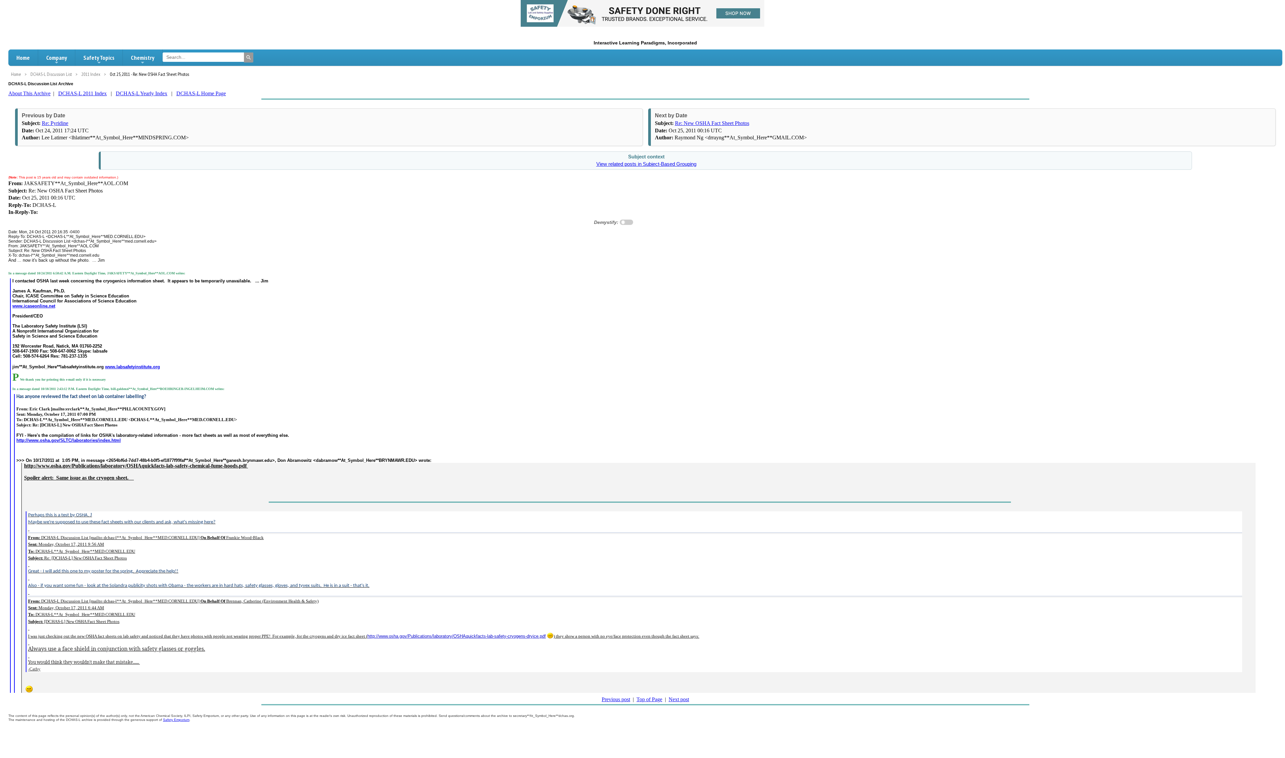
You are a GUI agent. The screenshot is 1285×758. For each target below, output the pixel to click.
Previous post (616, 699)
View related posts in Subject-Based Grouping (646, 164)
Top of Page (649, 699)
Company (56, 57)
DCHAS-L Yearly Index (141, 93)
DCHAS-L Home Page (201, 93)
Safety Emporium (176, 720)
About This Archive (29, 93)
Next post (679, 699)
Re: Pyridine (55, 123)
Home (23, 57)
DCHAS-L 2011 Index (82, 93)
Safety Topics (98, 57)
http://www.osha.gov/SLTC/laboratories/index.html (68, 440)
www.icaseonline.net (33, 305)
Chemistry (142, 57)
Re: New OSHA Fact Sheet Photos (712, 123)
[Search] (248, 57)
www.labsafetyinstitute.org (132, 366)
